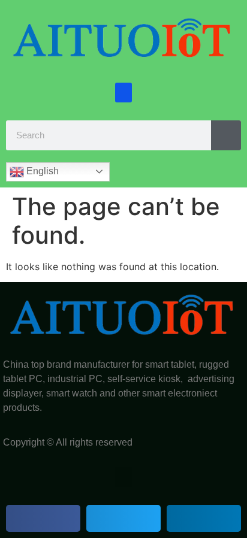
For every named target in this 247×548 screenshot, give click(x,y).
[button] (123, 92)
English (41, 171)
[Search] (226, 135)
